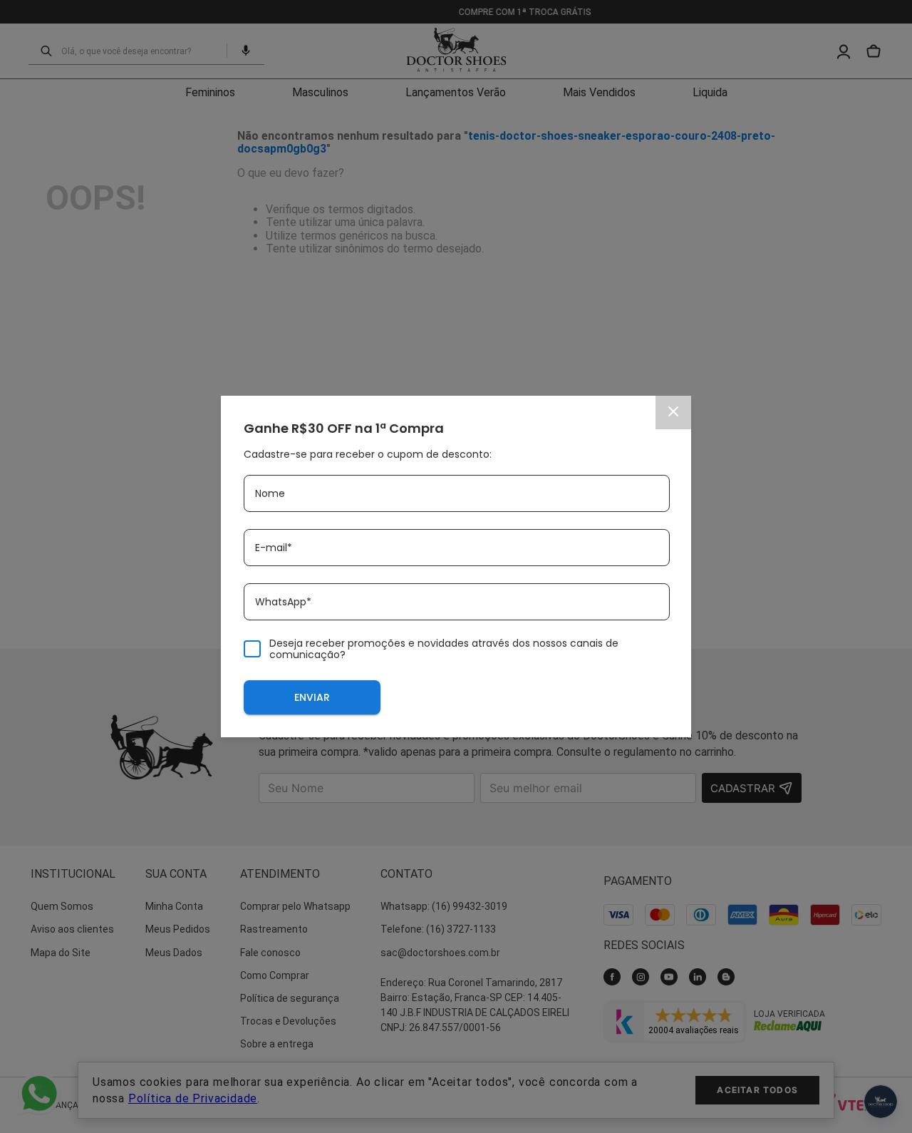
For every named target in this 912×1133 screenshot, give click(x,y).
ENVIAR (312, 697)
